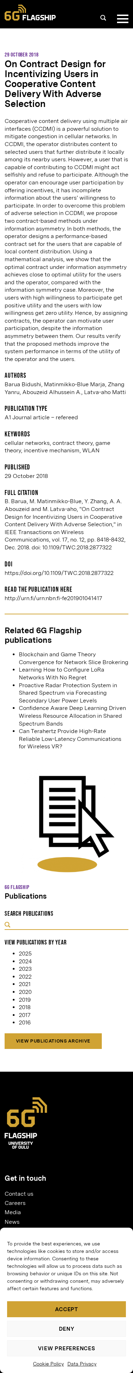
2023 (25, 968)
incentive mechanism (51, 450)
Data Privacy (81, 1364)
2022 (25, 976)
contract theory (72, 443)
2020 (25, 992)
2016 (25, 1022)
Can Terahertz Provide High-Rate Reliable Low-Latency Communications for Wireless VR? (70, 739)
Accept (66, 1309)
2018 (25, 1007)
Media (13, 1212)
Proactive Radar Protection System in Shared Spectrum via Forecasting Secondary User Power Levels (68, 693)
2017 (25, 1015)
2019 (25, 999)
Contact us (19, 1193)
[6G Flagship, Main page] (30, 13)
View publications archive (53, 1041)
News (12, 1221)
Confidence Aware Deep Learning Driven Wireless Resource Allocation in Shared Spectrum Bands (72, 716)
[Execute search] (7, 925)
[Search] (103, 18)
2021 (25, 984)
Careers (15, 1203)
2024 (25, 961)
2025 (25, 953)
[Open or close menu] (121, 18)
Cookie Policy (48, 1364)
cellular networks (27, 443)
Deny (66, 1329)
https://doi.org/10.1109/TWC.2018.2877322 (59, 573)
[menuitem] (64, 1193)
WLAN (91, 450)
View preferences (66, 1348)
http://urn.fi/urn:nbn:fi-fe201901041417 (53, 598)
